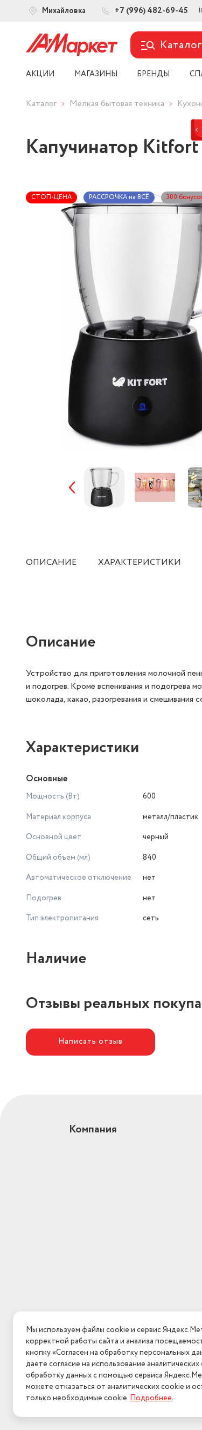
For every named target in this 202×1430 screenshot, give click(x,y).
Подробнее (151, 1398)
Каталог (41, 103)
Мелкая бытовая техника (116, 103)
